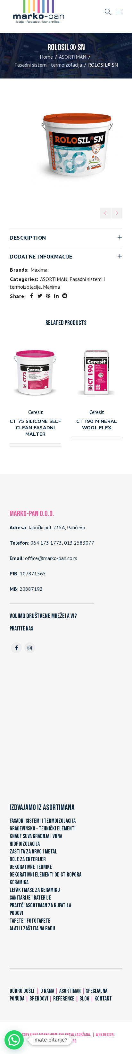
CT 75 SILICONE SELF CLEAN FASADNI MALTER (35, 427)
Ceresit (35, 412)
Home (46, 57)
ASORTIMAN (72, 57)
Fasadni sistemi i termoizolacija (48, 65)
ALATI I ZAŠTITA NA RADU (32, 928)
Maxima (38, 270)
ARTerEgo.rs (66, 1041)
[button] (14, 1040)
